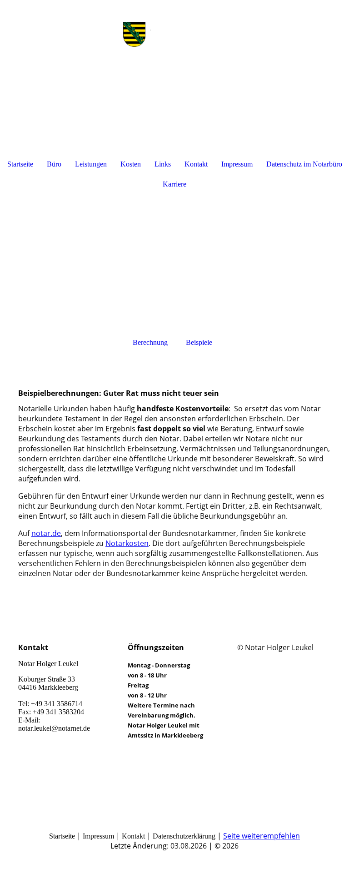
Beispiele (199, 342)
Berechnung (150, 342)
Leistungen (91, 164)
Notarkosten (127, 543)
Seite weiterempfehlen (261, 836)
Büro (54, 164)
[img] (174, 34)
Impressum (237, 164)
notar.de (46, 533)
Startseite (20, 164)
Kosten (130, 164)
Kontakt (196, 164)
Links (163, 164)
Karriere (174, 184)
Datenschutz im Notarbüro (304, 164)
